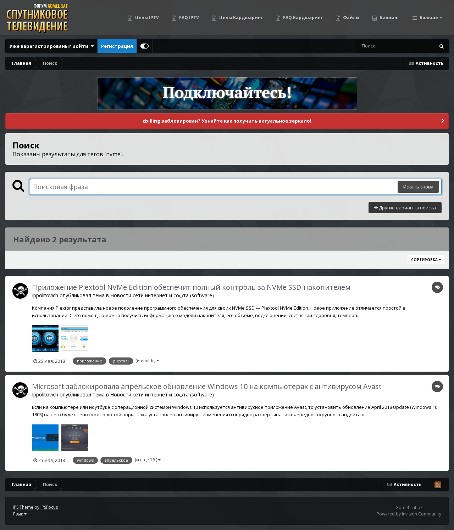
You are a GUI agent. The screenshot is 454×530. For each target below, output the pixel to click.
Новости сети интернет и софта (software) (162, 295)
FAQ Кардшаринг (302, 18)
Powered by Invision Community (409, 514)
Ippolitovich (45, 295)
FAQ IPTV (188, 18)
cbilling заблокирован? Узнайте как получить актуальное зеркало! (227, 121)
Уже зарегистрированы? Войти (49, 46)
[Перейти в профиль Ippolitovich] (20, 291)
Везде (419, 46)
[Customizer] (144, 46)
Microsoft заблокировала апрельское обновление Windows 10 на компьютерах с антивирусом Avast (207, 386)
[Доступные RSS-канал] (438, 484)
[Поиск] (441, 46)
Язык (18, 514)
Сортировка (425, 259)
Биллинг (388, 18)
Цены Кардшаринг (240, 18)
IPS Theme (23, 507)
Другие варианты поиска (407, 207)
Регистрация (117, 46)
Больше (429, 18)
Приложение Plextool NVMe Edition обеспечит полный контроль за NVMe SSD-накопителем (191, 287)
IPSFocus (49, 507)
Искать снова (418, 187)
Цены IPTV (146, 18)
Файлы (350, 18)
